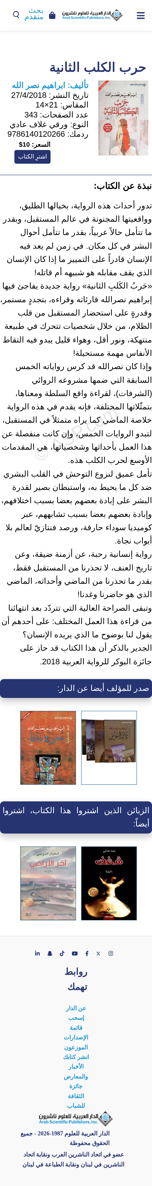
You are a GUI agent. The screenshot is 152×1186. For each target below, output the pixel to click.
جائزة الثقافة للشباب (76, 1096)
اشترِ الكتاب (32, 156)
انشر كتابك (76, 1057)
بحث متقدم (34, 13)
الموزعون (76, 1047)
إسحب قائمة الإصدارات (76, 1027)
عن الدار (76, 1008)
